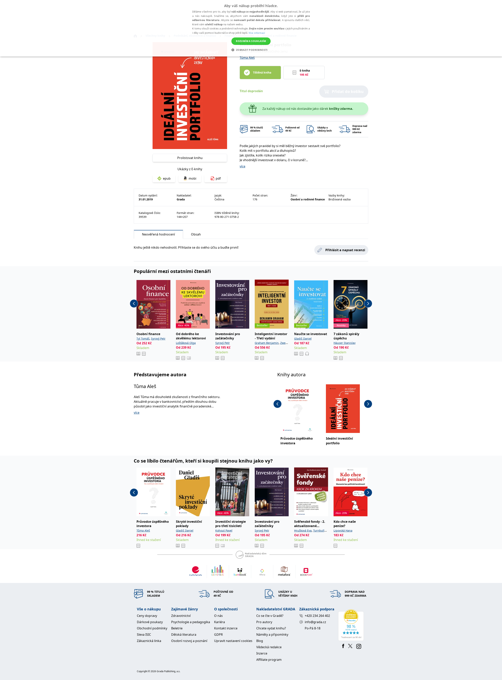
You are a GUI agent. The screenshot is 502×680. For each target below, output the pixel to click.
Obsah (196, 234)
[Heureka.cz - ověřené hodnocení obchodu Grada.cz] (351, 625)
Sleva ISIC (144, 634)
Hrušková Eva (303, 530)
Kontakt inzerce (225, 628)
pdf (218, 178)
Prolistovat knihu (190, 158)
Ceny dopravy (147, 616)
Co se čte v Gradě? (269, 616)
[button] (250, 50)
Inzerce (261, 653)
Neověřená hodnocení (158, 234)
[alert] (251, 28)
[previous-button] (134, 303)
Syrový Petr (158, 338)
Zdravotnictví (181, 616)
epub (167, 178)
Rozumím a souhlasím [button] (251, 41)
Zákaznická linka (149, 641)
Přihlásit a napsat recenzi (345, 250)
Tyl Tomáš (142, 338)
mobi (192, 178)
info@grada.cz (315, 622)
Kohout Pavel (223, 530)
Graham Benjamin (267, 343)
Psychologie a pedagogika (190, 622)
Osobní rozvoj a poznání (189, 641)
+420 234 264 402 (317, 616)
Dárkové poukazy (150, 622)
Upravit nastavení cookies (233, 641)
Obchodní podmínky (152, 628)
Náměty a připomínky (272, 634)
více (242, 166)
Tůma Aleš (247, 57)
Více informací (257, 33)
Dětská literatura (183, 634)
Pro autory (264, 622)
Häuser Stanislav (345, 343)
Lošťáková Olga (186, 343)
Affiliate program (269, 659)
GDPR (218, 634)
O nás (218, 616)
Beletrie (177, 628)
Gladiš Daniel (303, 338)
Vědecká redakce (269, 647)
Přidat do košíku (348, 91)
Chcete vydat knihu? (271, 628)
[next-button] (368, 303)
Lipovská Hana (343, 530)
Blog (259, 641)
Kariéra (219, 622)
